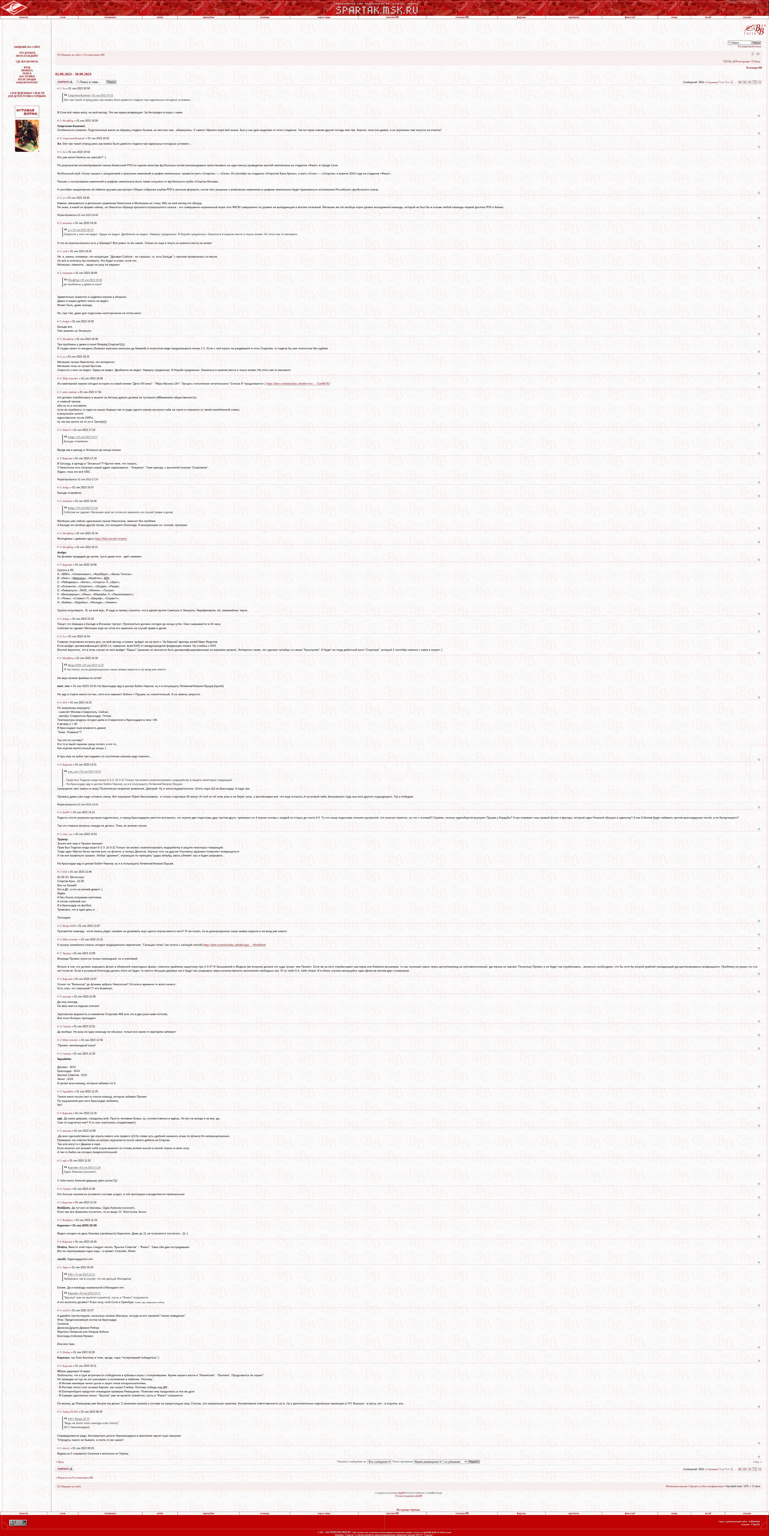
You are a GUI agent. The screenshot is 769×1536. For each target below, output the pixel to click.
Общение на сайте (71, 54)
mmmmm (67, 272)
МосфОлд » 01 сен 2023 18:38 (85, 279)
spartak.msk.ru (431, 1532)
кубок (160, 17)
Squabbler (67, 1091)
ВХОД (27, 67)
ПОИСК (27, 73)
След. (756, 1461)
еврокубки (208, 17)
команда (264, 17)
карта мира (324, 17)
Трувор (66, 953)
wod (64, 251)
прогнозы (574, 17)
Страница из (717, 82)
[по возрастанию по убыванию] (461, 1461)
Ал (63, 88)
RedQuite (67, 1220)
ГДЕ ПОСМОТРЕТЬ (27, 61)
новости (23, 17)
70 (749, 82)
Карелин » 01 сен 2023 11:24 (84, 1167)
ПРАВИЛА (27, 70)
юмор (674, 17)
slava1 (65, 1448)
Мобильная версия (752, 53)
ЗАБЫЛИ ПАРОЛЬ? (27, 82)
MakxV (66, 429)
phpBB (401, 1493)
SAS (64, 702)
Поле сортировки (403, 1461)
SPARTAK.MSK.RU (340, 1532)
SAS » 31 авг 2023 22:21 (81, 1274)
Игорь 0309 (68, 925)
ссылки (747, 17)
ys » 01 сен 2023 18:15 (80, 229)
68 (740, 82)
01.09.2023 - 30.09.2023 (73, 74)
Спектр (66, 1026)
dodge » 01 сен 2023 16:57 (83, 436)
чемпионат (110, 17)
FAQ (729, 61)
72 (759, 82)
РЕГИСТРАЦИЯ (27, 79)
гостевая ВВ (462, 17)
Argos (65, 1267)
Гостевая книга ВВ (94, 54)
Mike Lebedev (70, 378)
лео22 (65, 1310)
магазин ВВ (392, 17)
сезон (62, 17)
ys (63, 197)
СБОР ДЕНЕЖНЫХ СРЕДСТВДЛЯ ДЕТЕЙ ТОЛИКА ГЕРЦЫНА (27, 95)
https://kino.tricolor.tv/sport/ (111, 538)
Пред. (61, 1461)
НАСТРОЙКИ (27, 76)
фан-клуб (630, 17)
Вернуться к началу (759, 116)
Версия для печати (758, 53)
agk (64, 1160)
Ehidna (66, 1352)
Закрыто (59, 80)
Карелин (67, 458)
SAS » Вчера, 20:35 (79, 1418)
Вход (757, 61)
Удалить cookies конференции (706, 1486)
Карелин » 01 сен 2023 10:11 (84, 1293)
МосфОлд (67, 120)
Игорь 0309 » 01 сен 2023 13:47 (86, 665)
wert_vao (67, 834)
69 (744, 82)
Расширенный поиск (749, 46)
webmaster (754, 1521)
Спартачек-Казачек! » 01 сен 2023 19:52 (90, 95)
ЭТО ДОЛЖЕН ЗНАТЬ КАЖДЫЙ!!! (27, 54)
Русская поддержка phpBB (408, 1496)
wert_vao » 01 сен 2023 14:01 (84, 771)
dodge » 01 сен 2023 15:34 (83, 507)
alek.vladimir (69, 392)
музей (708, 17)
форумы (521, 17)
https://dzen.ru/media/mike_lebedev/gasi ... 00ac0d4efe (234, 944)
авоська (66, 996)
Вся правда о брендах (408, 1509)
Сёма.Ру (755, 1524)
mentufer (67, 223)
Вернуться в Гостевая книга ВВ (75, 1477)
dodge (65, 321)
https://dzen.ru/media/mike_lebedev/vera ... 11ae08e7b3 (298, 383)
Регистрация (743, 61)
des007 (66, 812)
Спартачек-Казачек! (73, 138)
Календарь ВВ (754, 67)
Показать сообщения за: (352, 1461)
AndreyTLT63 (70, 1411)
